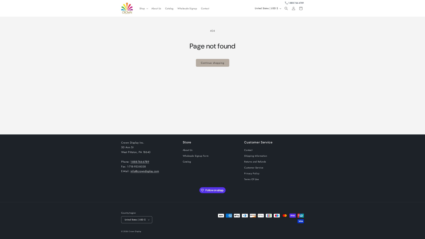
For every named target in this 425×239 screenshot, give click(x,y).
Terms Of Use (251, 179)
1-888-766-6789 (296, 2)
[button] (143, 8)
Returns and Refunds (255, 161)
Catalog (187, 161)
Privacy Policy (251, 173)
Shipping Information (255, 156)
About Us (188, 150)
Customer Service (253, 167)
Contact (248, 150)
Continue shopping (212, 63)
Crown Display (135, 231)
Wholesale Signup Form (196, 156)
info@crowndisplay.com (144, 171)
